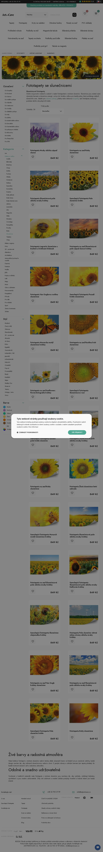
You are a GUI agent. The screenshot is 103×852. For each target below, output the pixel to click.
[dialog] (51, 426)
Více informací (33, 427)
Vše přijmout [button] (77, 432)
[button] (27, 432)
